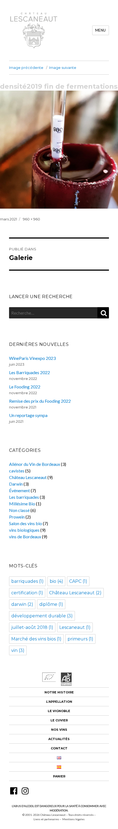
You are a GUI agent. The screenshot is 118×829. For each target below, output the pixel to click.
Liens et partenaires (46, 819)
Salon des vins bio (25, 523)
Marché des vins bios (36, 639)
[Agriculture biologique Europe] (49, 680)
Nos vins (59, 730)
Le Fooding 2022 (24, 386)
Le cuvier (59, 720)
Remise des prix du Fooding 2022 (40, 401)
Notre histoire (59, 692)
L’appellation (59, 702)
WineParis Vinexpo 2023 (32, 358)
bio (56, 581)
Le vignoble (59, 711)
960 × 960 (31, 219)
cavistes (16, 470)
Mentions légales (73, 819)
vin (17, 650)
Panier (59, 776)
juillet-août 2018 (32, 627)
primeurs (80, 639)
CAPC (78, 581)
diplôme (51, 604)
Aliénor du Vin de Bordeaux (34, 464)
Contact (59, 748)
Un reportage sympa (28, 415)
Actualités (59, 739)
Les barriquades (24, 497)
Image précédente (26, 67)
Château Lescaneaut (28, 477)
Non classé (19, 510)
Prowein (17, 516)
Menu (100, 30)
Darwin (16, 483)
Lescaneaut (75, 627)
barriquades (27, 581)
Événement (19, 490)
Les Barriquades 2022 (29, 372)
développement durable (42, 615)
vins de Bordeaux (25, 536)
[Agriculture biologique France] (66, 684)
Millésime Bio (22, 503)
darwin (22, 604)
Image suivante (62, 67)
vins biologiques (24, 530)
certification (27, 592)
